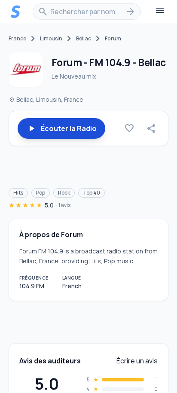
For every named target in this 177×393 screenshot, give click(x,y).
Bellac (83, 38)
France (17, 38)
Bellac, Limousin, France (46, 99)
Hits (18, 192)
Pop (40, 192)
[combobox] (87, 11)
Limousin (51, 38)
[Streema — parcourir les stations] (15, 11)
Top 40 (91, 192)
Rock (64, 192)
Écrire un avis (137, 361)
